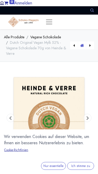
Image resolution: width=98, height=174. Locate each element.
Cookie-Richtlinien (16, 150)
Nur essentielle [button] (53, 166)
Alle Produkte (14, 37)
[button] (92, 10)
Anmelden (23, 3)
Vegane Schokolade (45, 37)
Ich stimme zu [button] (80, 166)
